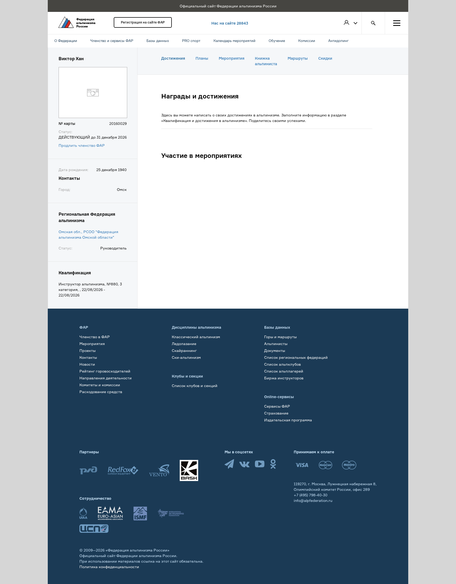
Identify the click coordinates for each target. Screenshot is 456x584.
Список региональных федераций (296, 357)
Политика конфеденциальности (109, 566)
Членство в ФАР (94, 337)
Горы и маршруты (280, 337)
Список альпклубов (282, 364)
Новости (87, 364)
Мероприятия (231, 58)
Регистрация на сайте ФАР (143, 22)
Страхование (276, 413)
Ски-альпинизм (186, 357)
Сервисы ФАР (277, 406)
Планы (202, 58)
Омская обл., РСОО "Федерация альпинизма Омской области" (88, 234)
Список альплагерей (283, 371)
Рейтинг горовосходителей (104, 371)
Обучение (88, 398)
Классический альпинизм (196, 337)
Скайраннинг (184, 350)
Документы (274, 350)
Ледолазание (184, 343)
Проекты (87, 350)
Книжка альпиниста (266, 61)
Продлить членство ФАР (82, 145)
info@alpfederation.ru (313, 500)
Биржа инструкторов (283, 378)
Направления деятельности (105, 378)
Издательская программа (288, 420)
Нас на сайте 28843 (229, 23)
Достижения (173, 58)
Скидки (325, 58)
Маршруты (298, 58)
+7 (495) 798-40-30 (310, 495)
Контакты (88, 357)
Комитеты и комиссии (99, 385)
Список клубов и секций (194, 385)
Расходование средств (100, 391)
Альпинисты (275, 343)
